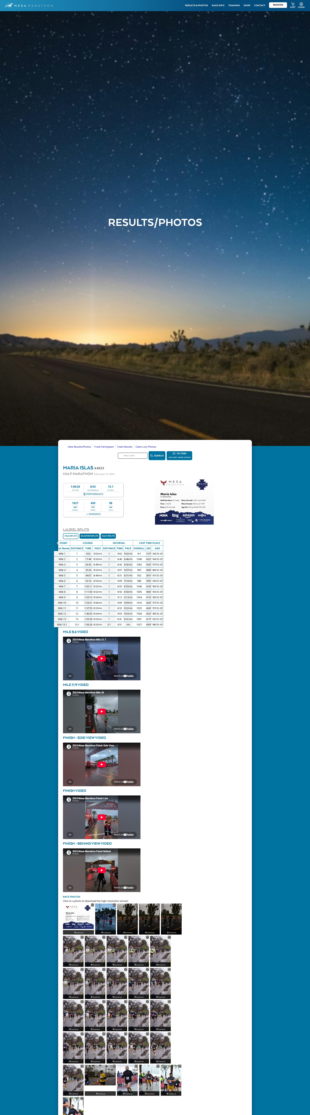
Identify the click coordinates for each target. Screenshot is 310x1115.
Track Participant (104, 446)
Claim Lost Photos (146, 446)
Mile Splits (71, 536)
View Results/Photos (79, 446)
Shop (247, 5)
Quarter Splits (89, 536)
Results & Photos (196, 5)
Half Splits (108, 536)
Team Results (124, 446)
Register (278, 5)
